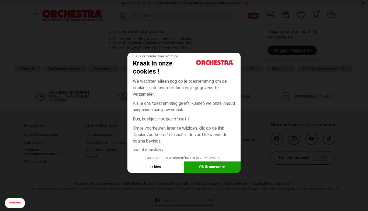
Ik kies (155, 167)
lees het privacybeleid (148, 149)
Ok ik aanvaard (212, 167)
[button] (15, 203)
